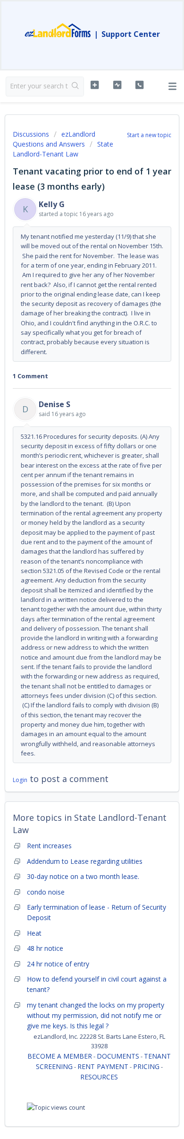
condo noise (46, 891)
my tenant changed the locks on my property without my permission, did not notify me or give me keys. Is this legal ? (95, 1015)
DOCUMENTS (118, 1056)
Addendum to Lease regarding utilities (84, 861)
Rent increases (49, 845)
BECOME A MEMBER (59, 1056)
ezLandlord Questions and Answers (54, 139)
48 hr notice (45, 948)
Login (20, 780)
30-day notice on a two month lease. (83, 876)
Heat (34, 933)
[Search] (76, 86)
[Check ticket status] (117, 85)
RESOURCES (99, 1076)
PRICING (146, 1066)
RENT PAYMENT (102, 1066)
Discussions (31, 134)
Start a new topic (149, 135)
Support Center (130, 34)
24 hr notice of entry (58, 963)
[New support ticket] (94, 85)
